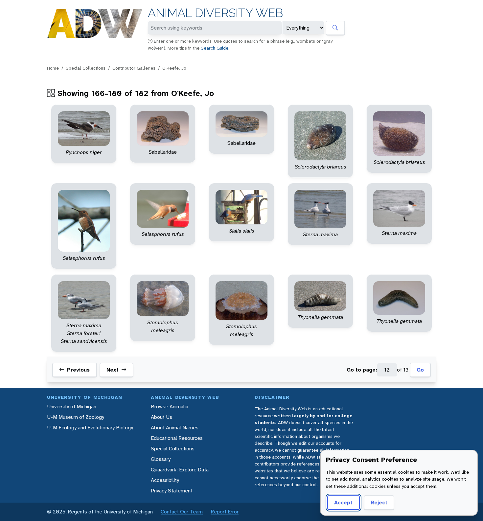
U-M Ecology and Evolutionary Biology (90, 427)
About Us (161, 417)
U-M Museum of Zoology (75, 417)
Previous (78, 369)
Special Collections (85, 68)
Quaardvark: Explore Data (180, 469)
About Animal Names (174, 427)
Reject (379, 502)
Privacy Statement (172, 490)
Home (53, 68)
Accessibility (165, 480)
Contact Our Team (182, 511)
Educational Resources (177, 438)
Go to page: (362, 369)
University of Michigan (71, 406)
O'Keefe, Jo (174, 68)
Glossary (161, 459)
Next (112, 369)
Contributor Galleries (133, 68)
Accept (343, 502)
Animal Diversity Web (215, 13)
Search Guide (214, 48)
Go (420, 369)
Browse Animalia (169, 406)
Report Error (225, 511)
